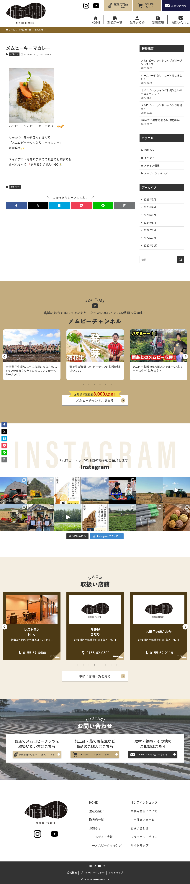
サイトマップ (139, 845)
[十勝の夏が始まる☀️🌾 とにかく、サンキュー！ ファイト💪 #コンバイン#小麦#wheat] (13, 517)
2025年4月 (149, 207)
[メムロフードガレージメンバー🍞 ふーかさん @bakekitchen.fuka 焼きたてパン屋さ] (176, 517)
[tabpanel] (31, 354)
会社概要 (72, 872)
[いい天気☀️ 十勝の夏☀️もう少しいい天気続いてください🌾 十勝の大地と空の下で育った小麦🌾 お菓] (95, 490)
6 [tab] (111, 385)
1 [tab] (83, 385)
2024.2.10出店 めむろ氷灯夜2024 (160, 122)
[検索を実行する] (180, 259)
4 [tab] (100, 385)
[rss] (104, 866)
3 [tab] (94, 385)
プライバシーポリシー (145, 836)
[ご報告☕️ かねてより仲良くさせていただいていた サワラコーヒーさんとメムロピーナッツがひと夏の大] (95, 517)
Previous (3, 351)
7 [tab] (111, 665)
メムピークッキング (156, 173)
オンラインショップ (144, 802)
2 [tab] (89, 385)
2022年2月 (149, 238)
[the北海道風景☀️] (149, 490)
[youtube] (99, 866)
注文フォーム (145, 819)
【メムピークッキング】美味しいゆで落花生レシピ (161, 93)
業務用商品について (144, 811)
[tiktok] (95, 866)
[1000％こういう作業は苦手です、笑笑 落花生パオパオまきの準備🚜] (149, 517)
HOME (93, 802)
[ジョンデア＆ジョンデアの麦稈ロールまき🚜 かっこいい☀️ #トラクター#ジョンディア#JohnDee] (176, 490)
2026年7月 (149, 199)
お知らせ (14, 54)
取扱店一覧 (96, 819)
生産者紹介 (96, 811)
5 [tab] (105, 385)
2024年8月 (149, 222)
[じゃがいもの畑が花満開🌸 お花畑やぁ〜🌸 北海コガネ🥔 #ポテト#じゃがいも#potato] (67, 517)
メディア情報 (152, 165)
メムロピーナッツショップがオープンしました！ (161, 64)
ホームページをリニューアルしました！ (161, 79)
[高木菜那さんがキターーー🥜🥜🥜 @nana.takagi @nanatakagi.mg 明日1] (40, 517)
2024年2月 (149, 230)
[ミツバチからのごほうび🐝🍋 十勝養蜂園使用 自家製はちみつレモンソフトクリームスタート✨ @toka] (67, 490)
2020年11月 (150, 245)
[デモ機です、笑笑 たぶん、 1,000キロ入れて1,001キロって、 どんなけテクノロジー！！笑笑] (13, 490)
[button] (16, 205)
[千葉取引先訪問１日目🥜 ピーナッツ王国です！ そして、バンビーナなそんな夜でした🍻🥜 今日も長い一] (122, 517)
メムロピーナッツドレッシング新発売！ (161, 108)
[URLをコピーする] (124, 205)
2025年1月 (149, 215)
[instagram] (90, 866)
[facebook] (86, 866)
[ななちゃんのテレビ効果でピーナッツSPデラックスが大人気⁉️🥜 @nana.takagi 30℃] (122, 490)
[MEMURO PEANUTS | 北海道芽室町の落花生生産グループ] (26, 13)
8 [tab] (117, 665)
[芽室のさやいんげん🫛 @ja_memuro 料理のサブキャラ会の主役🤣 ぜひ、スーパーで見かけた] (40, 490)
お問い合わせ (139, 828)
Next (183, 351)
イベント (149, 158)
